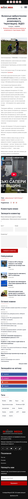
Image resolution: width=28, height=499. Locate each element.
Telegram (6, 386)
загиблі (11, 412)
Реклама (3, 460)
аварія (23, 412)
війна (10, 400)
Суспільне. (10, 72)
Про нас (3, 457)
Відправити (14, 483)
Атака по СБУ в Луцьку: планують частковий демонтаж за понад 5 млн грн (16, 264)
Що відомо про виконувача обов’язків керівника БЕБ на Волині (17, 283)
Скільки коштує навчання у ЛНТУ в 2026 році (17, 274)
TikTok (5, 390)
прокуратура (5, 408)
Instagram (6, 378)
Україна (20, 408)
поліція (4, 415)
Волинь (4, 400)
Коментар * (4, 234)
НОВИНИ (17, 26)
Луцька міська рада (7, 404)
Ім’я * (2, 226)
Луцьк (16, 400)
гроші (13, 408)
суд (23, 400)
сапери (3, 200)
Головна (10, 26)
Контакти (3, 463)
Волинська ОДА (20, 404)
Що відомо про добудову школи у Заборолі (13, 313)
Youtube (6, 382)
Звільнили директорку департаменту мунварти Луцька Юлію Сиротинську (17, 293)
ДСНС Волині (18, 198)
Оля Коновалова (6, 57)
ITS (17, 495)
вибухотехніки (9, 198)
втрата (11, 415)
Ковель (4, 412)
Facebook (6, 374)
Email (16, 226)
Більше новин (23, 363)
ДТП (17, 412)
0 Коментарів (23, 57)
